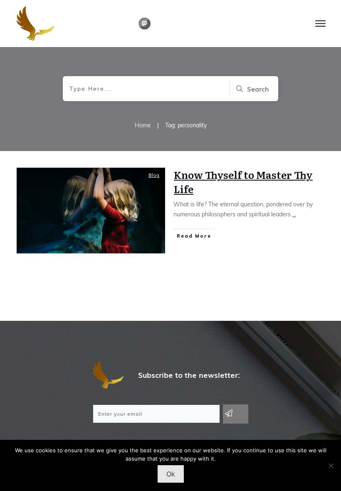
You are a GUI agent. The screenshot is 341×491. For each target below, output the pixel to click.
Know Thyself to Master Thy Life (243, 181)
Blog (154, 175)
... (294, 214)
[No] (330, 465)
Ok (170, 474)
